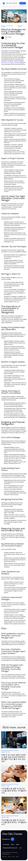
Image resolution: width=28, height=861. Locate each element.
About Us (4, 856)
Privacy (9, 856)
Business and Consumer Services (7, 26)
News (12, 844)
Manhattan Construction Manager (10, 62)
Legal (17, 856)
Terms (13, 856)
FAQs (17, 844)
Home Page (6, 844)
